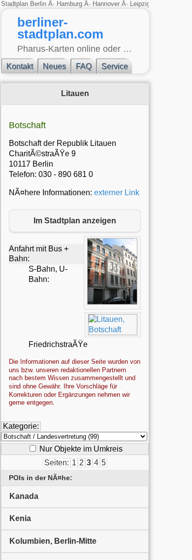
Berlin (39, 3)
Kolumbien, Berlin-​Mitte (52, 541)
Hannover (106, 3)
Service (114, 66)
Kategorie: (21, 426)
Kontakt (19, 66)
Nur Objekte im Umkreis (80, 449)
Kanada (23, 496)
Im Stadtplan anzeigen (74, 220)
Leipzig (140, 3)
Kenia (20, 518)
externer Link (116, 192)
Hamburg (69, 3)
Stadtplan (15, 3)
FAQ (84, 66)
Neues (54, 66)
